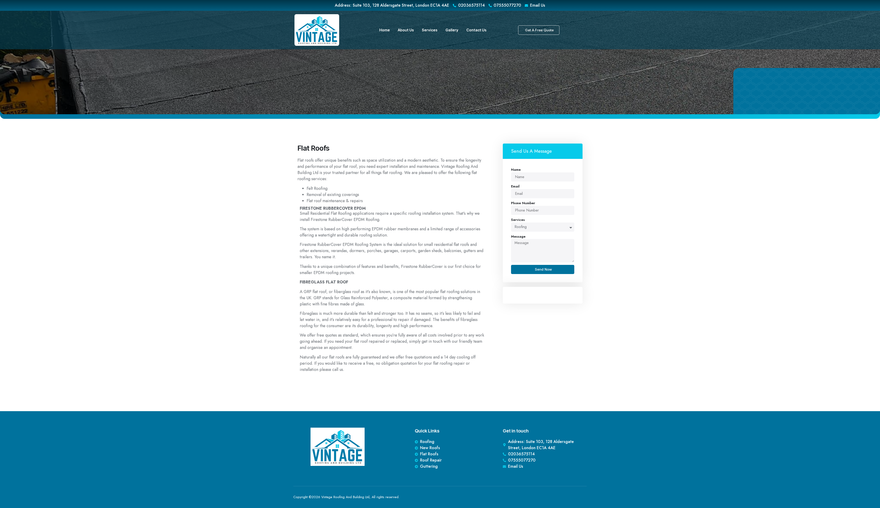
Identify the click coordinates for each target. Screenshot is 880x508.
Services (429, 30)
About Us (406, 30)
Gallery (452, 30)
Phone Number (523, 203)
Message (518, 236)
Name (516, 169)
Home (384, 30)
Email (515, 186)
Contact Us (476, 30)
